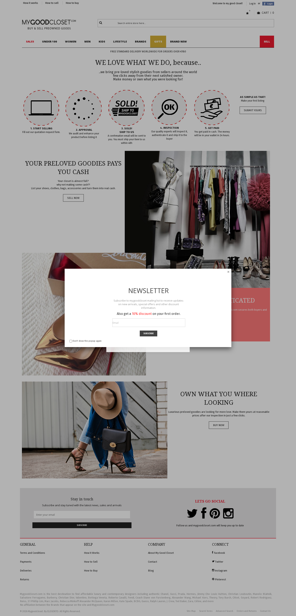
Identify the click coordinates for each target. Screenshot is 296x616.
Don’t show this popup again (87, 341)
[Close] (228, 272)
